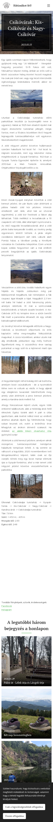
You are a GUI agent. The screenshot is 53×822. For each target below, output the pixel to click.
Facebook (6, 606)
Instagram (6, 609)
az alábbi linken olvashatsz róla (31, 431)
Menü (49, 5)
